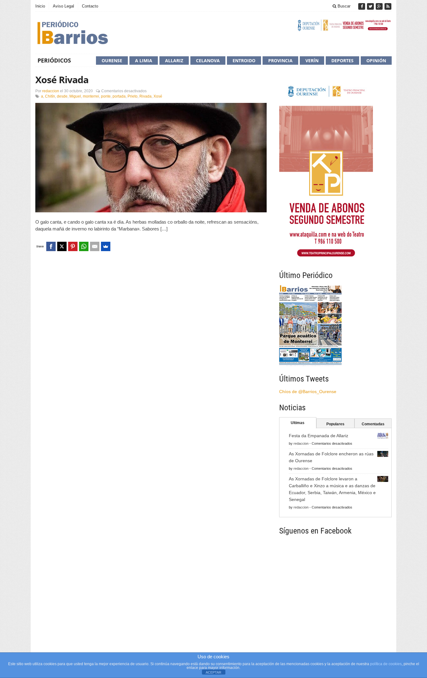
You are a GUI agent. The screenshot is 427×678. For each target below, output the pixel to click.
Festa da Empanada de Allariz (318, 435)
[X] (62, 246)
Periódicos (54, 60)
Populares (335, 424)
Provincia (280, 60)
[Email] (94, 246)
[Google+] (379, 6)
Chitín (50, 96)
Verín (312, 60)
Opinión (376, 60)
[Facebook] (362, 6)
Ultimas (297, 423)
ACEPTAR (213, 672)
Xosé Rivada (61, 79)
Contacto (90, 6)
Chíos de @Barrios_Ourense (307, 391)
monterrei (91, 96)
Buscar (343, 6)
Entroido (244, 60)
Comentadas (373, 424)
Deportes (342, 60)
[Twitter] (371, 6)
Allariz (174, 60)
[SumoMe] (105, 246)
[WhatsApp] (83, 246)
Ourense (112, 60)
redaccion (50, 91)
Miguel (75, 96)
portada (119, 96)
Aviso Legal (63, 6)
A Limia (143, 60)
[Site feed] (388, 6)
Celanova (208, 60)
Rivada (145, 96)
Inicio (40, 6)
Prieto (133, 96)
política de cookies (386, 664)
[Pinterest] (73, 246)
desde (62, 96)
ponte (106, 96)
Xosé (157, 96)
